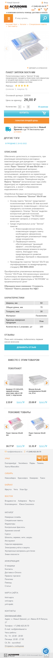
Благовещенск (11, 504)
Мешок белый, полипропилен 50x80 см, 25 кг (37, 391)
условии (17, 132)
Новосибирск (10, 478)
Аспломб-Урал (11, 24)
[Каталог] (8, 18)
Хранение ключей (12, 531)
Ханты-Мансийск (12, 467)
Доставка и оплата (39, 12)
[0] (33, 9)
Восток (9, 496)
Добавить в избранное (38, 68)
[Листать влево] (6, 48)
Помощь (28, 12)
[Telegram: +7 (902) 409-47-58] (46, 651)
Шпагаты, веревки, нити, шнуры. (19, 537)
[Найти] (44, 18)
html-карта (9, 597)
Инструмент (10, 541)
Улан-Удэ (23, 489)
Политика (9, 579)
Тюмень (40, 463)
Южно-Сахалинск (26, 504)
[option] (26, 46)
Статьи (8, 586)
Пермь (32, 463)
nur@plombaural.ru (14, 452)
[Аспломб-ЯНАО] (16, 9)
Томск (42, 478)
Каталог (23, 24)
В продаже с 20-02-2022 (16, 144)
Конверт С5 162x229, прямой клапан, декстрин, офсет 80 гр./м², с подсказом (14, 392)
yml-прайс (9, 604)
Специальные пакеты (38, 24)
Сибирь (9, 473)
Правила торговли (12, 576)
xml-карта (9, 601)
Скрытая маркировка (13, 544)
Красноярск (23, 478)
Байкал (8, 485)
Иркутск (8, 489)
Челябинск (23, 463)
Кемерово (34, 478)
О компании (11, 12)
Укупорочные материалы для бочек (20, 551)
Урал (7, 458)
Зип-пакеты (12, 26)
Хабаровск (22, 501)
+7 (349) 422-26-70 (38, 6)
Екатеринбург (10, 463)
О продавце (10, 566)
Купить (24, 113)
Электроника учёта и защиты (17, 547)
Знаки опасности (12, 554)
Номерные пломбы (13, 517)
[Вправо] (46, 382)
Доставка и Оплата (13, 572)
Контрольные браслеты (15, 527)
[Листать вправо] (46, 48)
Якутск (32, 501)
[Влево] (6, 382)
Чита (16, 489)
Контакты (20, 12)
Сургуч (8, 534)
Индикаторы (10, 524)
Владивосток (10, 501)
